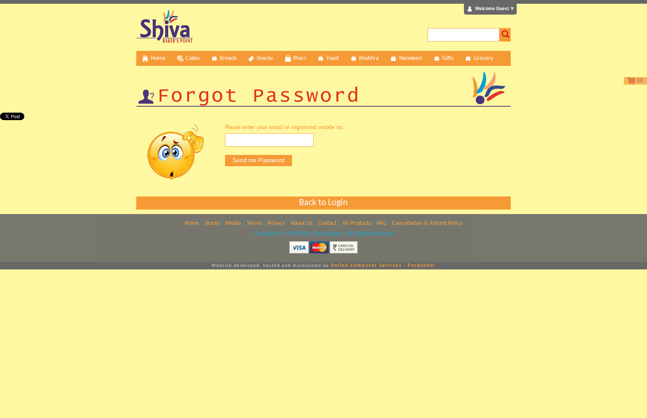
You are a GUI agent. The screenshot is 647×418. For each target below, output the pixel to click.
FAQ (381, 223)
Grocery (483, 58)
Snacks (265, 58)
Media (233, 223)
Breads (228, 58)
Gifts (447, 58)
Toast (332, 58)
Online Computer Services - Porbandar (383, 265)
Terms (254, 223)
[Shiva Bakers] (164, 41)
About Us (301, 223)
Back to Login (323, 202)
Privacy (276, 223)
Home (158, 58)
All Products (356, 223)
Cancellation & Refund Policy (427, 223)
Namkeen (410, 58)
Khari (299, 58)
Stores (212, 223)
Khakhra (369, 58)
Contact (327, 223)
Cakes (193, 58)
